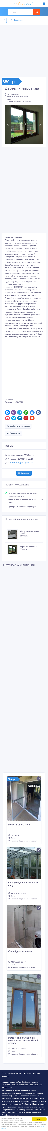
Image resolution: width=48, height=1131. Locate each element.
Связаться (25, 473)
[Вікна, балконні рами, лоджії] (13, 534)
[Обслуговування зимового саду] (24, 863)
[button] (8, 124)
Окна (9, 99)
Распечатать (14, 433)
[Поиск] (36, 12)
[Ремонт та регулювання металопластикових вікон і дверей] (24, 1004)
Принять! (39, 1119)
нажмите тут (13, 1115)
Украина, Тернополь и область (17, 96)
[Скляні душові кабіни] (24, 926)
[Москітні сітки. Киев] (24, 799)
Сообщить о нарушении (20, 426)
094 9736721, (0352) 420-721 (20, 463)
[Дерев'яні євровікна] (13, 550)
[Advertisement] (24, 50)
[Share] (7, 412)
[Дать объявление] (44, 3)
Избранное (18, 20)
